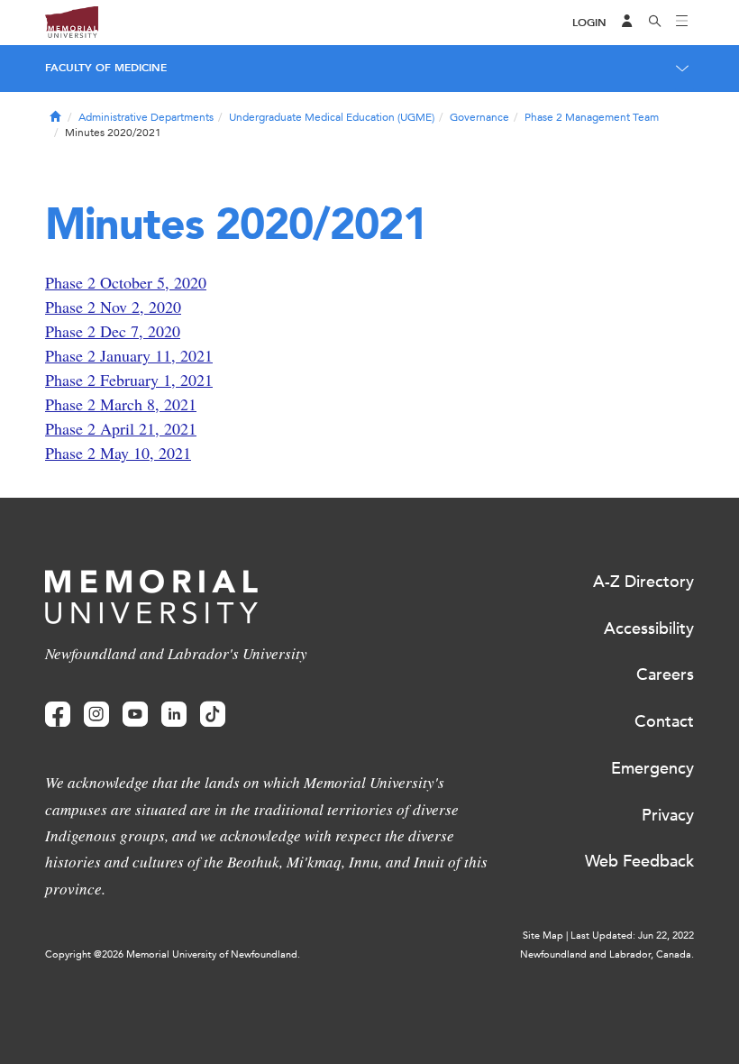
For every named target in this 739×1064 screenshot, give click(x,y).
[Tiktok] (212, 715)
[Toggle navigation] (682, 22)
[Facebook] (57, 715)
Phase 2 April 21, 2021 (120, 428)
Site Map (543, 935)
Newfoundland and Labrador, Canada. (607, 954)
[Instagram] (96, 715)
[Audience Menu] (627, 23)
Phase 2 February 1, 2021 (129, 379)
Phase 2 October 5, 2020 (125, 282)
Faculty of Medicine (106, 67)
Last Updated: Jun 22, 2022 (632, 935)
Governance (479, 117)
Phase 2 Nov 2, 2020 (113, 306)
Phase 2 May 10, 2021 (118, 452)
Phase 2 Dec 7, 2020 (112, 331)
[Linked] (174, 715)
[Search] (655, 23)
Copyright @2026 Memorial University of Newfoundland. (172, 954)
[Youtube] (135, 715)
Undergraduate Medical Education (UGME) (331, 117)
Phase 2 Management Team (592, 117)
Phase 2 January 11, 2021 (129, 355)
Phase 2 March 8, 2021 (120, 404)
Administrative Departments (146, 117)
